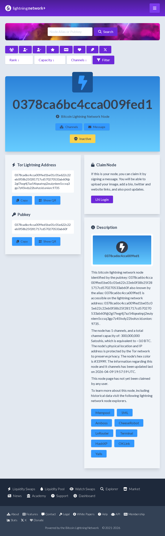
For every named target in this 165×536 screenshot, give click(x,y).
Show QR (49, 200)
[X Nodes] (105, 49)
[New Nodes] (25, 49)
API (118, 514)
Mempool (102, 413)
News (17, 496)
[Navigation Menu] (155, 8)
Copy (24, 200)
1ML (124, 413)
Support (62, 496)
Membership (136, 514)
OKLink (124, 443)
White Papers (86, 514)
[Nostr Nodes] (92, 49)
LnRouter (102, 433)
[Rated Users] (52, 49)
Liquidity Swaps (23, 489)
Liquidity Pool (54, 489)
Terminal (126, 433)
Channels (71, 127)
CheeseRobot (129, 423)
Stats (14, 520)
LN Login (102, 199)
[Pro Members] (66, 49)
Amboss (101, 423)
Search (108, 32)
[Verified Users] (39, 49)
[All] (11, 49)
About (15, 514)
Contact (50, 514)
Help (105, 514)
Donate (39, 520)
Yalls (98, 454)
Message (99, 127)
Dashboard (87, 496)
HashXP (101, 443)
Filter (106, 60)
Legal (66, 514)
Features (32, 514)
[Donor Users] (79, 49)
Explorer (111, 489)
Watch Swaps (85, 489)
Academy (39, 496)
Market (134, 489)
